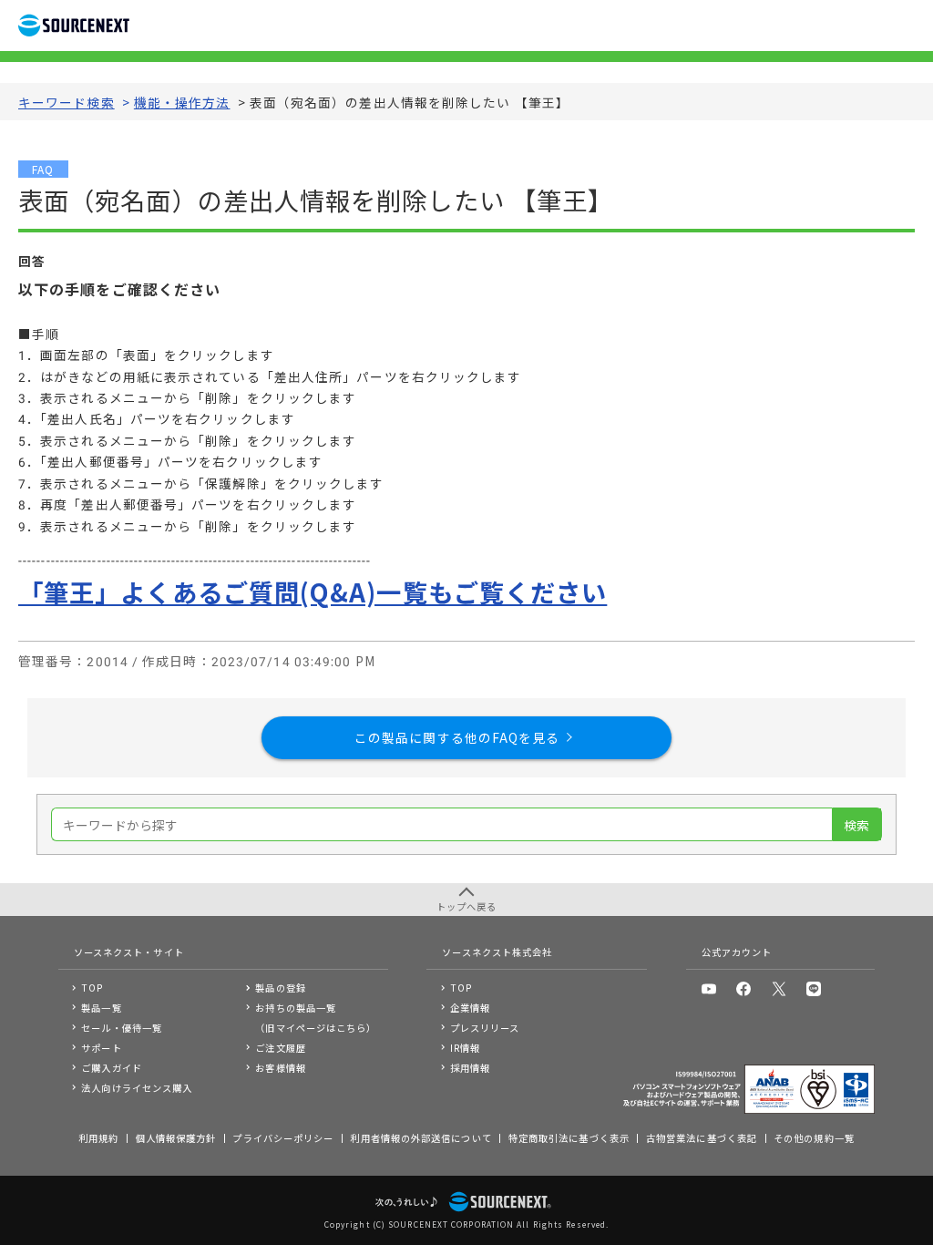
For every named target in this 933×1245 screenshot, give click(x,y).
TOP (92, 987)
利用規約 (98, 1138)
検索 (856, 825)
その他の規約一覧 (814, 1138)
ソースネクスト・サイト (129, 952)
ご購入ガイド (111, 1068)
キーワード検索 (66, 102)
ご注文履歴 (280, 1048)
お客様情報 (280, 1068)
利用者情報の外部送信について (420, 1138)
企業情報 (470, 1007)
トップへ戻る (466, 906)
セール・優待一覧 (121, 1027)
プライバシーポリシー (282, 1138)
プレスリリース (485, 1027)
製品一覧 (101, 1007)
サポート (101, 1048)
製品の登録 (280, 987)
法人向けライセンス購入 (136, 1088)
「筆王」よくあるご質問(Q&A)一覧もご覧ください (312, 591)
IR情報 (465, 1048)
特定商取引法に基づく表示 (569, 1138)
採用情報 (470, 1068)
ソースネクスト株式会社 (497, 952)
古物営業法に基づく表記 (701, 1138)
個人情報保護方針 (176, 1138)
